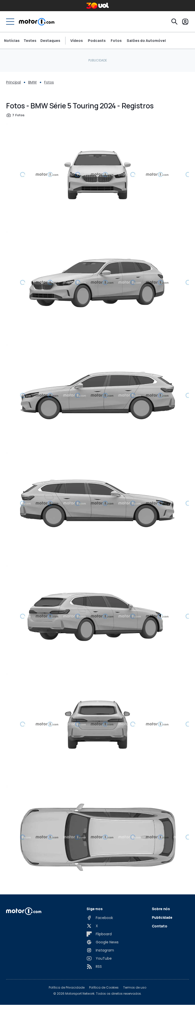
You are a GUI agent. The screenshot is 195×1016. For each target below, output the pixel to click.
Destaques (50, 40)
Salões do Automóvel (146, 40)
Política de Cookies (104, 988)
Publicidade (162, 917)
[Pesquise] (174, 22)
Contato (159, 926)
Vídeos (76, 40)
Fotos (116, 40)
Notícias (12, 40)
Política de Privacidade (67, 988)
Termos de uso (134, 988)
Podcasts (97, 40)
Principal (13, 82)
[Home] (37, 21)
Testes (30, 40)
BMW (32, 82)
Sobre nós (161, 908)
